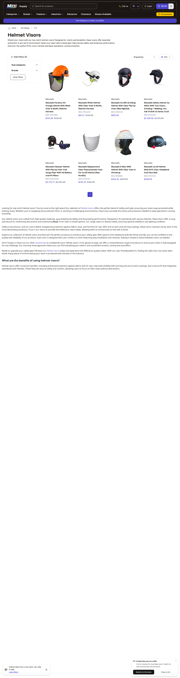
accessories (40, 242)
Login (149, 6)
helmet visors (87, 208)
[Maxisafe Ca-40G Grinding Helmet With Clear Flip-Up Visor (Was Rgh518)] (124, 78)
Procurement (166, 14)
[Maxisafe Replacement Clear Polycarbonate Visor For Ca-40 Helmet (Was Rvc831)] (91, 142)
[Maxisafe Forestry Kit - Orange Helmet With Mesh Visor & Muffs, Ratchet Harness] (59, 78)
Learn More (13, 672)
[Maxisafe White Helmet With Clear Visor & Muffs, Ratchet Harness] (91, 78)
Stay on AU (165, 672)
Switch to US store (143, 672)
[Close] (175, 660)
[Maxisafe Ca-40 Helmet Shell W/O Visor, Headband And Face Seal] (157, 142)
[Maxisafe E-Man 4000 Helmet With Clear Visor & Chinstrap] (124, 142)
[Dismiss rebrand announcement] (46, 670)
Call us (125, 6)
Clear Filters (18, 77)
